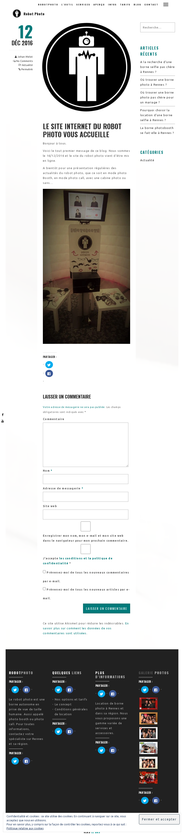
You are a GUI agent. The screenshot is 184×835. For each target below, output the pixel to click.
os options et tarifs (72, 699)
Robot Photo (34, 13)
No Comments (24, 61)
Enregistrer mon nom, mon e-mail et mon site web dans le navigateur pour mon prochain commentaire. (85, 538)
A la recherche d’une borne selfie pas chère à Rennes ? (157, 66)
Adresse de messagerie (63, 488)
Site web (50, 506)
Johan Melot (25, 56)
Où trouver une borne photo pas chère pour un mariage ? (157, 97)
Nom (47, 470)
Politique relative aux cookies (25, 828)
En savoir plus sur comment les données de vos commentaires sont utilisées (86, 628)
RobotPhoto (48, 4)
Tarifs (125, 4)
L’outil (67, 4)
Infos (112, 4)
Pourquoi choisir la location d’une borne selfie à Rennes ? (156, 115)
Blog (137, 4)
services (83, 4)
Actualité (27, 65)
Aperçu (99, 4)
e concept (64, 704)
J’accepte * (78, 561)
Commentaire (53, 419)
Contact (151, 4)
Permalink (27, 69)
